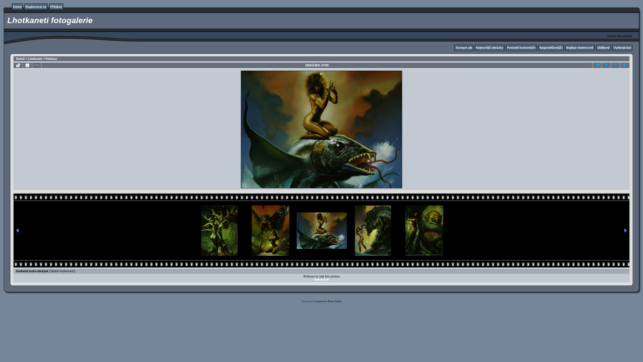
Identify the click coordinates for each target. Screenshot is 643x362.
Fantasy (51, 59)
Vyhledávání (622, 48)
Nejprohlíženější (551, 48)
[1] (315, 279)
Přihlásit (56, 7)
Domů (17, 7)
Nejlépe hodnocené (580, 48)
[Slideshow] (36, 65)
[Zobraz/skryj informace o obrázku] (27, 65)
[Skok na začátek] (597, 65)
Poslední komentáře (521, 48)
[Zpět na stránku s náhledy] (18, 65)
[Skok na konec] (624, 65)
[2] (318, 279)
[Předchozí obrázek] (606, 65)
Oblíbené (603, 48)
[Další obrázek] (615, 65)
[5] (327, 279)
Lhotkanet (35, 59)
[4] (324, 279)
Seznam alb (464, 48)
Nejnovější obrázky (489, 48)
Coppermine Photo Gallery (328, 301)
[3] (321, 279)
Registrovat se (35, 7)
